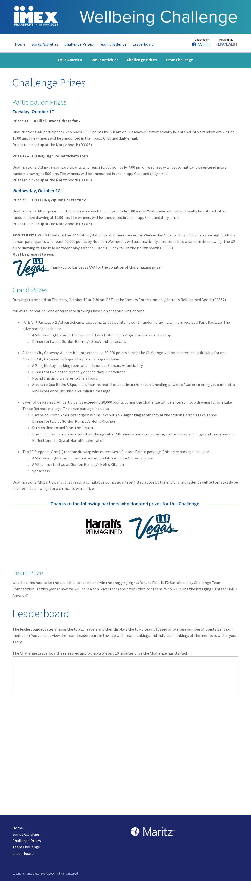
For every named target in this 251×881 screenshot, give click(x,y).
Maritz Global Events (37, 873)
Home (18, 827)
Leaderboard (23, 853)
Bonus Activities (26, 834)
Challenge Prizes (27, 840)
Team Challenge (26, 846)
